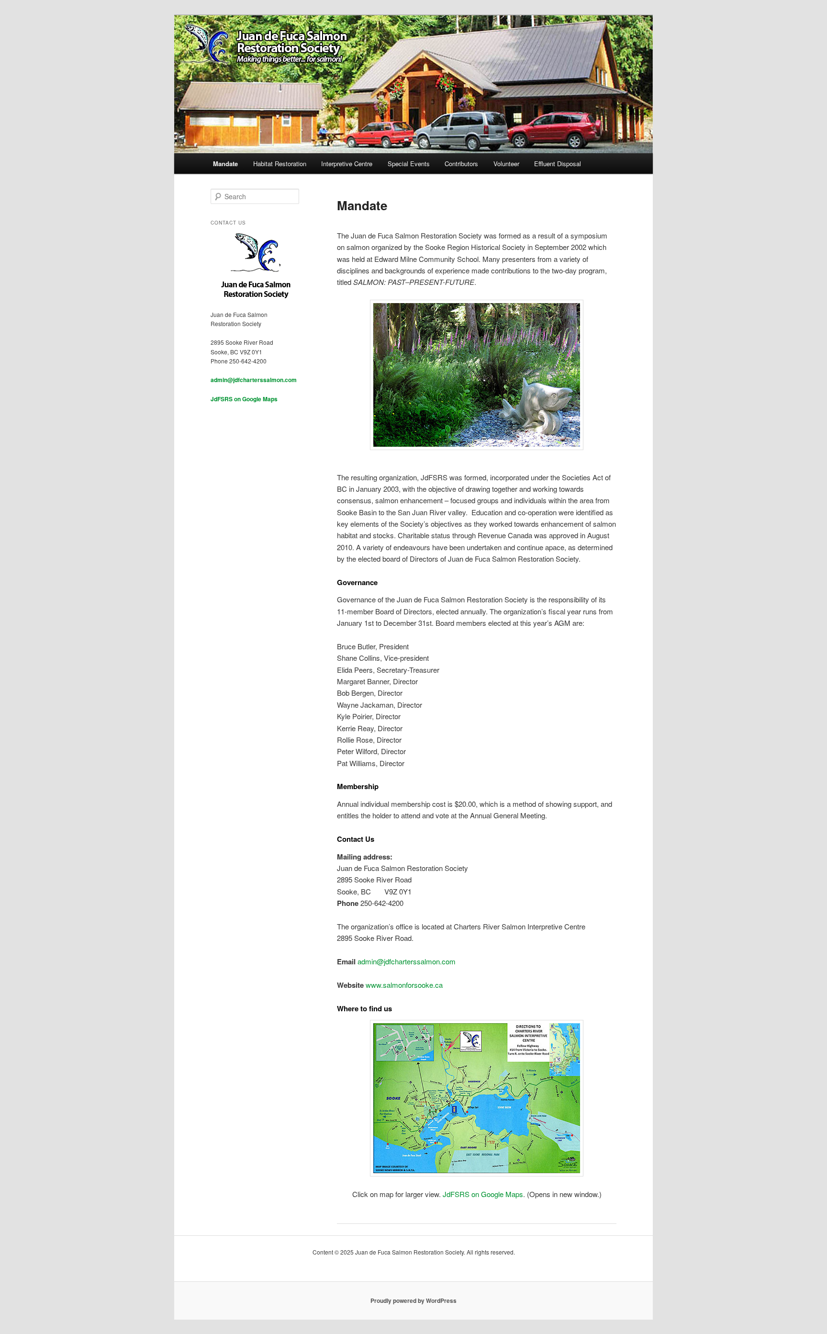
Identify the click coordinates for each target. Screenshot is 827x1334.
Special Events (409, 163)
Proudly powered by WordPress (413, 1300)
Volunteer (506, 163)
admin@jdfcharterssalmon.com (407, 961)
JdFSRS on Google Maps (483, 1194)
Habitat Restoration (279, 163)
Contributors (461, 163)
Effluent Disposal (557, 163)
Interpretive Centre (346, 163)
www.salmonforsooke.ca (404, 985)
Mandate (225, 163)
